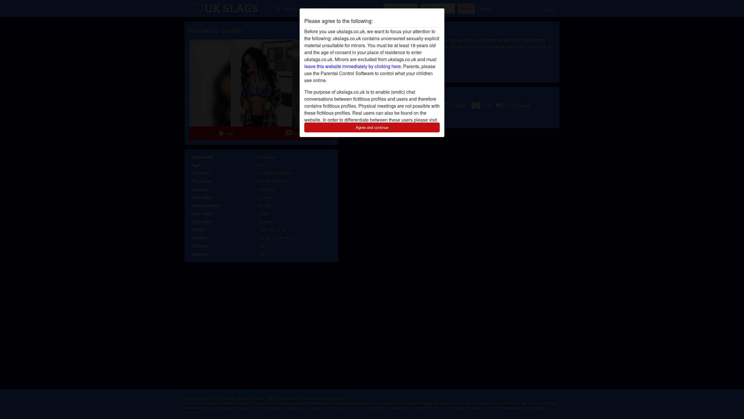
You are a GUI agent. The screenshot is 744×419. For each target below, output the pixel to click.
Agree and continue (372, 127)
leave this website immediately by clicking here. (353, 66)
